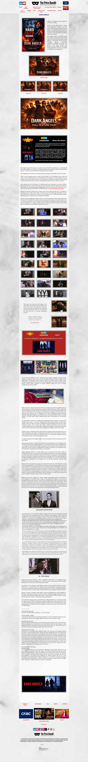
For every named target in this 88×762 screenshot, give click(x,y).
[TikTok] (48, 729)
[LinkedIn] (20, 3)
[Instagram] (43, 729)
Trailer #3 (44, 93)
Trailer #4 (60, 93)
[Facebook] (40, 729)
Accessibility (44, 724)
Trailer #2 (28, 93)
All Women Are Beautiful (38, 187)
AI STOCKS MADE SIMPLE (50, 7)
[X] (45, 729)
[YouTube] (24, 3)
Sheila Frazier (25, 443)
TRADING (59, 7)
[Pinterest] (51, 729)
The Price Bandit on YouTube (56, 188)
